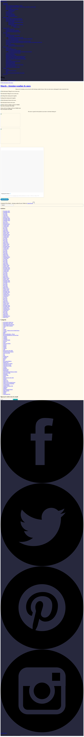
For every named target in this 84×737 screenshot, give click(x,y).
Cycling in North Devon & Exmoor (13, 52)
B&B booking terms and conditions (15, 24)
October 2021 (6, 247)
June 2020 (5, 260)
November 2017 (6, 292)
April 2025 (5, 215)
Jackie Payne (30, 203)
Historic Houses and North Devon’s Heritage (15, 57)
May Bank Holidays (7, 361)
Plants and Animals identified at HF (15, 37)
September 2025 (6, 212)
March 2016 (5, 314)
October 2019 (6, 270)
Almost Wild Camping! (8, 325)
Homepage (5, 3)
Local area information (10, 15)
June (4, 355)
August (4, 329)
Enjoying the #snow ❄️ (6, 193)
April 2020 (5, 263)
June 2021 (5, 251)
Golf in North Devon (10, 54)
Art (4, 328)
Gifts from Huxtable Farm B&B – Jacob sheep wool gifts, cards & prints (21, 6)
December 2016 (6, 305)
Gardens (5, 348)
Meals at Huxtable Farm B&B (12, 9)
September (5, 374)
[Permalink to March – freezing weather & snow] (7, 82)
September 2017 (6, 294)
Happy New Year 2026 (8, 350)
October (4, 367)
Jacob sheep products (10, 44)
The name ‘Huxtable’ (10, 13)
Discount (5, 341)
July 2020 (5, 259)
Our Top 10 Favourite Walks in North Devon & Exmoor (20, 51)
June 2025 (5, 214)
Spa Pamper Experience (11, 65)
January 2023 (6, 233)
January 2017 (6, 304)
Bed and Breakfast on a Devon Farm (10, 335)
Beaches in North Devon (11, 55)
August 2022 (6, 237)
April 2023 (5, 229)
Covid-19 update (6, 340)
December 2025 (6, 211)
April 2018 (5, 286)
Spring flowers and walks (8, 377)
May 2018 (5, 285)
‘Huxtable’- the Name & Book (12, 39)
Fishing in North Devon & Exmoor (13, 61)
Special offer (5, 375)
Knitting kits (5, 356)
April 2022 (5, 241)
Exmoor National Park (10, 62)
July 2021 (5, 250)
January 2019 (6, 279)
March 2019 (5, 277)
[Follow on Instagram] (42, 731)
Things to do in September (8, 383)
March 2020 (5, 264)
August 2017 (6, 296)
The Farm (5, 32)
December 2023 (6, 224)
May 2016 (5, 312)
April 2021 (5, 253)
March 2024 (5, 222)
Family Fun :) (8, 59)
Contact (4, 68)
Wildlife (4, 391)
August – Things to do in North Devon (11, 330)
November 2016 (6, 306)
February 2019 (6, 278)
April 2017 (5, 300)
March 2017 (5, 301)
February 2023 (6, 232)
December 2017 (6, 291)
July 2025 (5, 213)
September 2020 (6, 257)
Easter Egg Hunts (6, 343)
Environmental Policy (12, 16)
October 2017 (6, 293)
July (4, 354)
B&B (4, 332)
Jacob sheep (8, 43)
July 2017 (5, 297)
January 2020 (6, 266)
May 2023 (5, 228)
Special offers (11, 23)
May (4, 360)
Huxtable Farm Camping (8, 351)
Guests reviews (9, 12)
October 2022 (6, 235)
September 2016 (6, 309)
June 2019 (5, 273)
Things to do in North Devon (9, 382)
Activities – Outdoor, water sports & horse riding (16, 58)
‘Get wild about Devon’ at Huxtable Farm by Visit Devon (20, 38)
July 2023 (5, 227)
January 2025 (6, 217)
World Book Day (6, 394)
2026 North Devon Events (8, 324)
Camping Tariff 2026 (10, 29)
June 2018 (5, 284)
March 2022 (5, 242)
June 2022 (5, 239)
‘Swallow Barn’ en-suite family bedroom (14, 19)
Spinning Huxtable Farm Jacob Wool (16, 45)
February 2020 (6, 265)
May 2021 (5, 252)
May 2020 (5, 261)
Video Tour (5, 4)
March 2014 (5, 317)
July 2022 (5, 238)
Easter (4, 342)
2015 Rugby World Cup (8, 322)
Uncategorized (6, 384)
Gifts (4, 349)
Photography (5, 370)
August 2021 (6, 248)
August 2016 (6, 310)
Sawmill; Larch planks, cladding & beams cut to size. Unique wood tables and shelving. (24, 42)
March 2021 (5, 254)
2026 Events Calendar (10, 63)
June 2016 (5, 311)
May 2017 (5, 299)
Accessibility (13, 25)
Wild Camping (6, 390)
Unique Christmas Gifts (8, 386)
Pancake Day (6, 369)
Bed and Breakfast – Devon (9, 334)
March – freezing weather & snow (16, 86)
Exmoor (4, 344)
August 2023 (6, 226)
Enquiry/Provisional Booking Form (15, 22)
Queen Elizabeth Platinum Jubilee (10, 371)
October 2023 (6, 225)
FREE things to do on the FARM (13, 35)
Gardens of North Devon (11, 49)
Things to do (5, 381)
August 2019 (6, 271)
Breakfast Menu (11, 10)
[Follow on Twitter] (42, 565)
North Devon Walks (7, 365)
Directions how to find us (11, 70)
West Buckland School (8, 389)
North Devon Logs (7, 364)
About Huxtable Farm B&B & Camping (14, 5)
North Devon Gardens (7, 363)
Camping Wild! (6, 28)
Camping (5, 336)
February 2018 (6, 288)
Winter (4, 393)
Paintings (5, 368)
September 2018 (6, 281)
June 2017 (5, 298)
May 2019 (5, 274)
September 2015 (6, 316)
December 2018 (6, 280)
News (7, 71)
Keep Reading (4, 199)
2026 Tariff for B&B (10, 21)
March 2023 (5, 231)
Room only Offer (6, 373)
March (4, 358)
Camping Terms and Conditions (12, 30)
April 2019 (5, 275)
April (4, 327)
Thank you (5, 380)
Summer (5, 378)
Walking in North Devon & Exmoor (13, 50)
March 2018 (5, 287)
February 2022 (6, 244)
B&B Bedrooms (6, 17)
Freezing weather (11, 80)
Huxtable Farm (4, 1)
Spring (4, 376)
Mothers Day (6, 362)
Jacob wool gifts (6, 352)
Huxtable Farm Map (10, 36)
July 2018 (5, 283)
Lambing (5, 357)
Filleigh (4, 347)
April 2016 (5, 313)
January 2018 (6, 290)
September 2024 (6, 220)
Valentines (5, 387)
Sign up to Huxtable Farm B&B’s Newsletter (15, 72)
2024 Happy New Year (8, 323)
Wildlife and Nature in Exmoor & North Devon (15, 56)
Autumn (5, 331)
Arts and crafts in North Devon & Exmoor (14, 64)
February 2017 (6, 303)
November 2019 (6, 268)
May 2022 (5, 240)
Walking (5, 388)
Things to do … (6, 47)
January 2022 (6, 245)
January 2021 (6, 255)
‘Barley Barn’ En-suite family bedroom (14, 18)
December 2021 (6, 246)
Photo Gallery (9, 8)
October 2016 (6, 307)
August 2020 (6, 258)
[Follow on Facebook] (42, 482)
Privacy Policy (17, 26)
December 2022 (6, 234)
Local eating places (10, 11)
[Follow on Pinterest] (42, 648)
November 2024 (6, 219)
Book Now (5, 74)
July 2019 (5, 272)
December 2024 (6, 218)
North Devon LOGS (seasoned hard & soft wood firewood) (18, 41)
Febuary (5, 345)
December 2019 (6, 267)
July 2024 (5, 221)
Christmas (5, 338)
